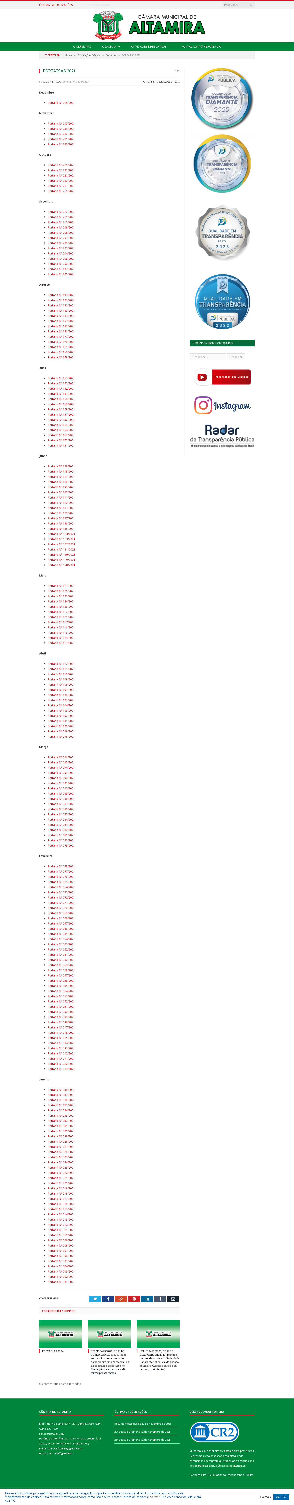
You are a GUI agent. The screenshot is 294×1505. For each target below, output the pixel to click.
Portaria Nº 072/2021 (61, 897)
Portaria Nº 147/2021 (61, 477)
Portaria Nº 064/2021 (61, 939)
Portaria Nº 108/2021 (61, 684)
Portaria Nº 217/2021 (61, 186)
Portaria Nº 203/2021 (61, 258)
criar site (214, 1451)
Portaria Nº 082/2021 (61, 830)
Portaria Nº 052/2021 (61, 1001)
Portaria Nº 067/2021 (61, 923)
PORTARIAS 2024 (53, 1351)
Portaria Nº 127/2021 (61, 586)
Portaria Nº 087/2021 (61, 804)
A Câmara (109, 46)
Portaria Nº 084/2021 (61, 819)
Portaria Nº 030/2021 (61, 1131)
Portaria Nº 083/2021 (61, 825)
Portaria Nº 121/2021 (61, 617)
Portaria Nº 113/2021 (61, 643)
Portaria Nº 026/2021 (61, 1152)
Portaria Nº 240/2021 (61, 123)
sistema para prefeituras (239, 1451)
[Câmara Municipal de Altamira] (147, 25)
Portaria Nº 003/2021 (61, 1271)
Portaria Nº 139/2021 (61, 508)
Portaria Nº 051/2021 (61, 1006)
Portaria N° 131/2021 (61, 549)
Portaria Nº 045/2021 (61, 1038)
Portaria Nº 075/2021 (61, 882)
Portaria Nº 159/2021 (61, 404)
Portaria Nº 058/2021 (61, 970)
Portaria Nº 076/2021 (61, 877)
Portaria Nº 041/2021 (61, 1058)
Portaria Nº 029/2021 (61, 1136)
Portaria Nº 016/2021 (61, 1204)
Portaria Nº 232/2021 (61, 134)
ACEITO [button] (281, 1497)
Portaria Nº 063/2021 (61, 944)
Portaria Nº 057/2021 (61, 975)
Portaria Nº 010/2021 (61, 1235)
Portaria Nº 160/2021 (61, 399)
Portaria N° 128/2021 (61, 565)
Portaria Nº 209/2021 (61, 227)
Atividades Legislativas (149, 46)
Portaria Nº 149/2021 (61, 466)
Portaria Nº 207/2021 (61, 238)
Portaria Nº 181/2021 (61, 331)
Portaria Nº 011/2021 (61, 1230)
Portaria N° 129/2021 (61, 560)
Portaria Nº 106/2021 (61, 695)
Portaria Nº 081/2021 (61, 835)
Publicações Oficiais (168, 81)
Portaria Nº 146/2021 (61, 482)
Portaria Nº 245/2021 (61, 103)
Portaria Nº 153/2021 (61, 435)
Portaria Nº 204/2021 (61, 253)
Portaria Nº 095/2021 (61, 762)
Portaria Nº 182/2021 (61, 326)
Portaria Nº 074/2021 (61, 887)
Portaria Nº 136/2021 (61, 523)
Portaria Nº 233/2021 (61, 129)
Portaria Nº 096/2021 (61, 757)
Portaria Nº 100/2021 (61, 726)
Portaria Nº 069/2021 (61, 913)
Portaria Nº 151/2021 (61, 445)
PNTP (206, 1475)
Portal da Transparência (201, 46)
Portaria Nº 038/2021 (61, 1090)
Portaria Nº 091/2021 (61, 783)
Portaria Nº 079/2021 (61, 845)
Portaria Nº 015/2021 (61, 1209)
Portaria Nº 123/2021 (61, 606)
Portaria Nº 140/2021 (61, 503)
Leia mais (154, 1497)
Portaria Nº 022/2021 (61, 1173)
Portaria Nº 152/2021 (61, 440)
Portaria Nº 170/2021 (61, 352)
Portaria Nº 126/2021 (61, 591)
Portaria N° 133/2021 (61, 539)
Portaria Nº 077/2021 (61, 871)
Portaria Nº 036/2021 (61, 1100)
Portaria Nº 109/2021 (61, 679)
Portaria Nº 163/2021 (61, 383)
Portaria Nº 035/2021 (61, 1105)
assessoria (217, 1456)
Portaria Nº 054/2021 (61, 991)
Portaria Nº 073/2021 (61, 892)
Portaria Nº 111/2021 (61, 669)
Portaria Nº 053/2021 (61, 996)
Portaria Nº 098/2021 (61, 736)
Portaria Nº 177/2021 (61, 336)
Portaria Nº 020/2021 (61, 1183)
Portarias (148, 81)
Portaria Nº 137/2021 (61, 518)
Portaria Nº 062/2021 (61, 949)
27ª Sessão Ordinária (96, 5)
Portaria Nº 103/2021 (61, 710)
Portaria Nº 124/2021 (61, 601)
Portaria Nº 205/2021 (61, 248)
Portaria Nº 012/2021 (61, 1225)
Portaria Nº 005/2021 (61, 1261)
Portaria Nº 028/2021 (61, 1141)
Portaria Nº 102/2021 (61, 716)
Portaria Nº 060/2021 (61, 960)
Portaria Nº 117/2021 (61, 622)
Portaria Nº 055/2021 (61, 986)
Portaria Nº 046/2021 (61, 1032)
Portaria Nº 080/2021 (61, 840)
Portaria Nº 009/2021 (61, 1240)
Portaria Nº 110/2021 (61, 674)
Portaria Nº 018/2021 (61, 1193)
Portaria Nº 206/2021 (61, 243)
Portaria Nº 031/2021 (61, 1126)
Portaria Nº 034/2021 (61, 1110)
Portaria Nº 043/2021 (61, 1048)
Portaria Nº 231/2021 (61, 139)
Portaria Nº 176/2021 (61, 342)
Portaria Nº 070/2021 (61, 908)
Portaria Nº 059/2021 (61, 965)
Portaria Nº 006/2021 (61, 1256)
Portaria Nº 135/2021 (61, 529)
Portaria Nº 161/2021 (61, 394)
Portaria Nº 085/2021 (61, 814)
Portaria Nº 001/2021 (61, 1282)
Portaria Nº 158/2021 (61, 409)
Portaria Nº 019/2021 (61, 1188)
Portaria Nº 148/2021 (61, 471)
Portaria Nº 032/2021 (61, 1121)
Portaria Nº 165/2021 (61, 378)
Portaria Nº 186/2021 (61, 305)
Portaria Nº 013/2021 (61, 1219)
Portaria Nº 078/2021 (61, 866)
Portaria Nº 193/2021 (61, 295)
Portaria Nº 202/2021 (61, 264)
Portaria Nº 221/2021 (61, 175)
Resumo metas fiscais (127, 1423)
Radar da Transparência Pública (234, 1475)
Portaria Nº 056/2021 (61, 980)
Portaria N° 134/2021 (61, 534)
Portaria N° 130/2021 (61, 555)
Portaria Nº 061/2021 (61, 954)
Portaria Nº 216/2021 (61, 191)
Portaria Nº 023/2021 (61, 1167)
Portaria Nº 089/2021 (61, 793)
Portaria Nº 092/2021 (61, 778)
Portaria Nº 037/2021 (61, 1095)
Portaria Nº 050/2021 (61, 1012)
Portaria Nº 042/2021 (61, 1053)
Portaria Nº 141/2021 (61, 497)
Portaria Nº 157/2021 (61, 414)
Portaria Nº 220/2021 (61, 181)
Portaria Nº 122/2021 (61, 612)
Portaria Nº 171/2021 (61, 347)
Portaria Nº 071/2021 (61, 903)
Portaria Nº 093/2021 (61, 773)
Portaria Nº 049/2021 (61, 1017)
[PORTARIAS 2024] (60, 1334)
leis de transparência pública (207, 1465)
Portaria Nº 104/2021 (61, 705)
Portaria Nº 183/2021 (61, 321)
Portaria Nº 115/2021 (61, 632)
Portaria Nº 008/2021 (61, 1245)
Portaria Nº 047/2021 (61, 1027)
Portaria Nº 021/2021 (61, 1178)
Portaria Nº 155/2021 (61, 425)
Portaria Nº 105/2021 (61, 700)
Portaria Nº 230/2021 (61, 144)
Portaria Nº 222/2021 (61, 170)
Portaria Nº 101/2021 (61, 721)
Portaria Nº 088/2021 (61, 799)
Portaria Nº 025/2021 (61, 1157)
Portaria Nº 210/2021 (61, 222)
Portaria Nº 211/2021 (61, 217)
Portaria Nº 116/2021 (61, 627)
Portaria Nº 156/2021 (61, 420)
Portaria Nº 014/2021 (61, 1214)
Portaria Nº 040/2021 (61, 1064)
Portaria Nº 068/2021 (61, 918)
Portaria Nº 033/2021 (61, 1115)
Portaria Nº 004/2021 (61, 1266)
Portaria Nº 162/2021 (61, 388)
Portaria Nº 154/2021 (61, 430)
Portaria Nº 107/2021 (61, 690)
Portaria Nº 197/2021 (61, 269)
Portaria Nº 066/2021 (61, 929)
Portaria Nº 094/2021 (61, 767)
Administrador (53, 81)
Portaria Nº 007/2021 (61, 1251)
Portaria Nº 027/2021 (61, 1147)
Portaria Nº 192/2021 (61, 300)
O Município (82, 46)
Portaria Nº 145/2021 (61, 487)
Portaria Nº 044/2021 (61, 1043)
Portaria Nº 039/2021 (61, 1069)
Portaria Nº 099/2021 (61, 731)
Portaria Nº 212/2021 (61, 212)
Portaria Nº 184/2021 (61, 316)
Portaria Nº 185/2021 (61, 310)
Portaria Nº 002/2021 (61, 1277)
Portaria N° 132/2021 (61, 544)
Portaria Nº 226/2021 (61, 165)
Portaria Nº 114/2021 (61, 638)
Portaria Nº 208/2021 (61, 232)
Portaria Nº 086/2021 (61, 809)
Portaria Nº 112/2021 (61, 664)
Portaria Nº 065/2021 (61, 934)
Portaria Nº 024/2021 (61, 1162)
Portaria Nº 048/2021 (61, 1022)
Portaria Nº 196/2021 (61, 274)
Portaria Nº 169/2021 (61, 357)
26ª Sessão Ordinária (127, 1439)
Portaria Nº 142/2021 (61, 492)
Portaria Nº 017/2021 (61, 1199)
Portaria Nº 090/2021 (61, 788)
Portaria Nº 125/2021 (61, 596)
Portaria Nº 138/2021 (61, 513)
